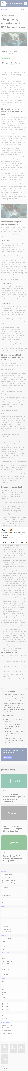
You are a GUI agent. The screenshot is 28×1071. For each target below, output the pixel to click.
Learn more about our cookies (7, 537)
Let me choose (13, 542)
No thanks (4, 542)
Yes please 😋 (23, 542)
